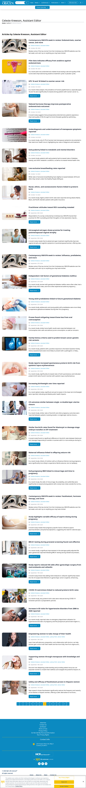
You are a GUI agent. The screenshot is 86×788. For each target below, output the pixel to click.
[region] (43, 782)
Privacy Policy (43, 731)
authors (9, 23)
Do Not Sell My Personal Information (43, 733)
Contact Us (43, 725)
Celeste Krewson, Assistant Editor (40, 45)
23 (48, 704)
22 (44, 704)
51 (64, 704)
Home (4, 23)
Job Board (43, 727)
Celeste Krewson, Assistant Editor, (40, 637)
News (31, 2)
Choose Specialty (41, 7)
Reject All (64, 782)
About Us (38, 775)
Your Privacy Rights (43, 735)
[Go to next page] (67, 704)
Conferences (44, 2)
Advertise (43, 723)
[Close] (83, 781)
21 (41, 704)
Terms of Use (43, 729)
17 (28, 704)
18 (31, 704)
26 (58, 704)
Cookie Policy (18, 786)
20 (38, 704)
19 (34, 704)
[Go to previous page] (18, 704)
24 (51, 704)
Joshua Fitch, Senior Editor (57, 637)
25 (54, 704)
